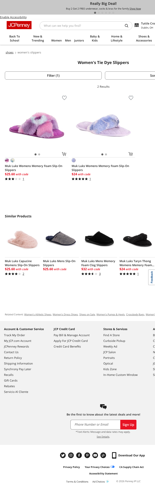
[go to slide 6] (113, 13)
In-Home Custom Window (120, 375)
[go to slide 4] (106, 13)
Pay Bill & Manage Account (72, 335)
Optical (108, 363)
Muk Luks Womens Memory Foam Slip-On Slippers (33, 168)
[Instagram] (71, 455)
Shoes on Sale (87, 314)
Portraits (109, 358)
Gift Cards (11, 380)
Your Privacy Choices (97, 467)
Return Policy (13, 358)
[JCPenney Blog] (104, 455)
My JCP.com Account (17, 341)
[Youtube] (96, 455)
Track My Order (14, 335)
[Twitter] (63, 455)
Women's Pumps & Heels (110, 314)
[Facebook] (79, 455)
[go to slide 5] (110, 13)
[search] (128, 26)
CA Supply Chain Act (131, 467)
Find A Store (111, 335)
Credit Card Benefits (67, 346)
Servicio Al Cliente (16, 392)
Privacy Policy (71, 467)
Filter (53, 75)
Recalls (9, 375)
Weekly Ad (110, 346)
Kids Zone (110, 369)
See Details (103, 436)
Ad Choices (98, 481)
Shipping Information (18, 363)
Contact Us (11, 352)
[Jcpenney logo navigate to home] (19, 25)
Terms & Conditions (77, 481)
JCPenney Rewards (16, 346)
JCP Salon (109, 352)
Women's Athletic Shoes (37, 314)
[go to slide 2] (99, 13)
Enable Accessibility (13, 17)
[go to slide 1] (95, 13)
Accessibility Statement (103, 473)
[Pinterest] (88, 455)
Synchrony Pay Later (17, 369)
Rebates (9, 386)
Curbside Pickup (114, 341)
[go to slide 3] (102, 13)
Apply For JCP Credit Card (71, 341)
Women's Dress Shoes (65, 314)
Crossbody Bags (135, 314)
